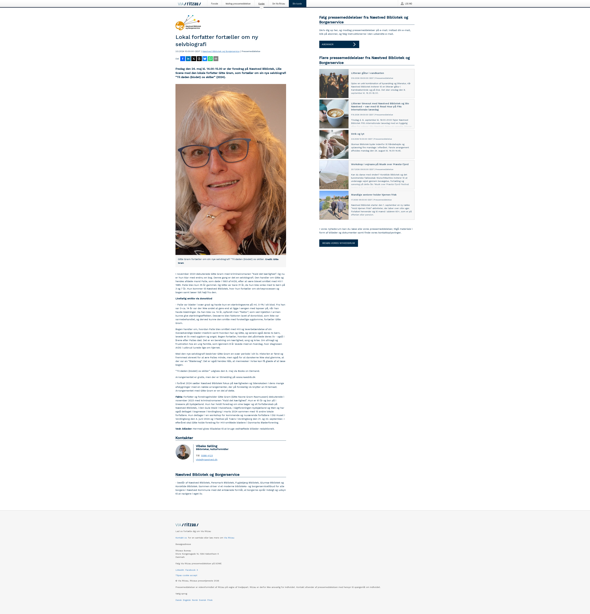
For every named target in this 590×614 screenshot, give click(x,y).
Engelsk (187, 600)
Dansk (178, 600)
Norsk (195, 600)
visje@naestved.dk (206, 459)
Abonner (327, 44)
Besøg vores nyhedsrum (338, 243)
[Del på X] (193, 59)
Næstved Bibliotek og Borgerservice (221, 51)
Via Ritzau (229, 537)
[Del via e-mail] (215, 59)
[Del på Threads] (199, 59)
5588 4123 (207, 455)
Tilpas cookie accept (186, 575)
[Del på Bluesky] (204, 59)
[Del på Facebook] (182, 59)
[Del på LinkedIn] (188, 59)
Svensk (202, 600)
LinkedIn (179, 570)
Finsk (209, 600)
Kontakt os (181, 537)
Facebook (190, 570)
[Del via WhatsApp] (210, 59)
